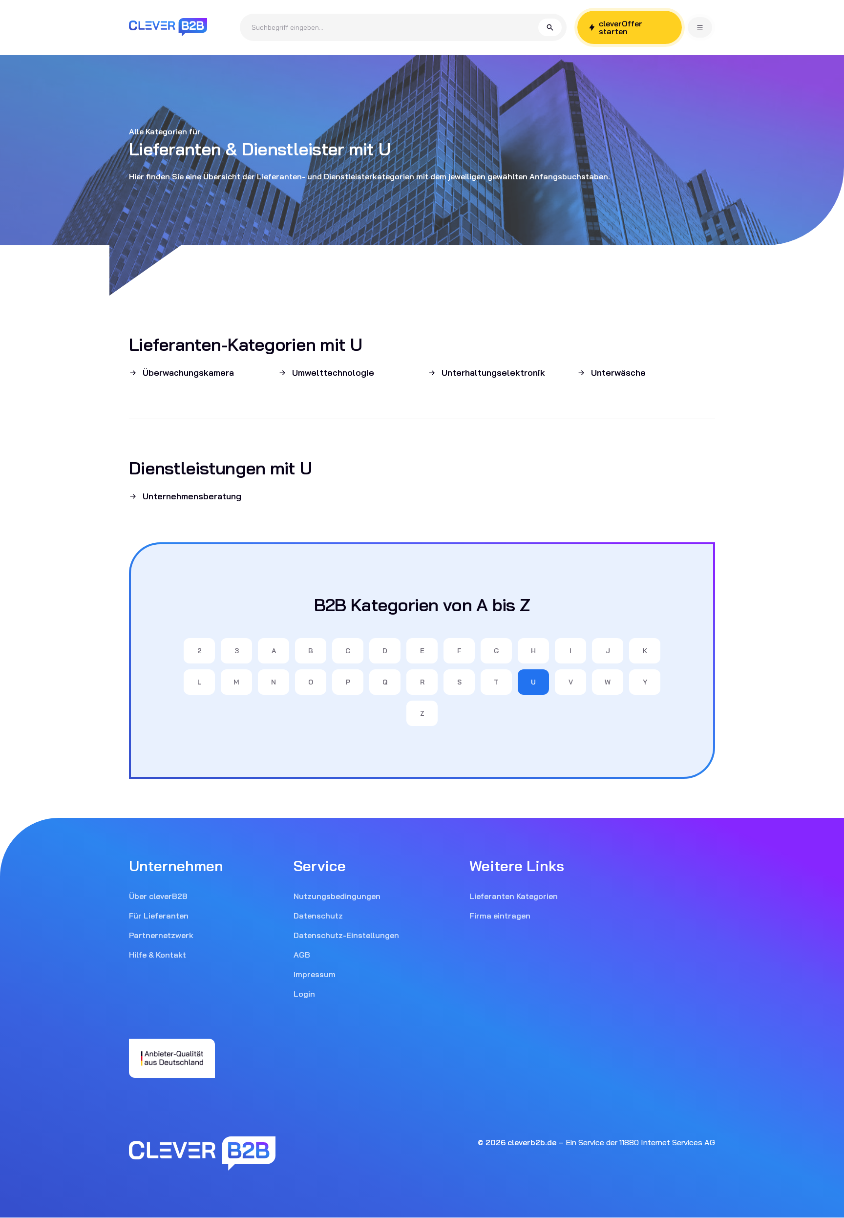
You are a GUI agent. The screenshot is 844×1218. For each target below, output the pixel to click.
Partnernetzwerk (161, 935)
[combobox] (395, 27)
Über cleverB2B (158, 896)
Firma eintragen (499, 915)
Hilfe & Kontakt (157, 955)
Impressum (315, 974)
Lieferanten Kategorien (513, 896)
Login (304, 994)
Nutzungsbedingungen (337, 896)
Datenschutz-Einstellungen (346, 935)
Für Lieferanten (159, 915)
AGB (302, 955)
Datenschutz (318, 915)
